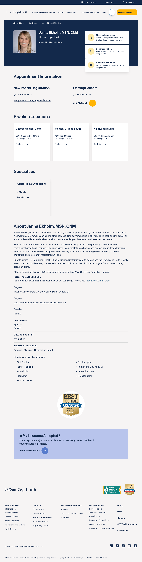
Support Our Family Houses (72, 513)
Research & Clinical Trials (99, 520)
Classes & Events (12, 517)
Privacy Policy (24, 558)
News (119, 512)
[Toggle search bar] (112, 12)
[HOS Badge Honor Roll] (129, 490)
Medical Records (11, 513)
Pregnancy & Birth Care (98, 280)
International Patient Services (16, 525)
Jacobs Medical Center (29, 129)
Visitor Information (12, 521)
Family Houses (10, 529)
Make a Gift (65, 517)
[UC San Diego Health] (24, 490)
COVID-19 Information (127, 524)
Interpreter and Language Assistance (32, 100)
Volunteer (64, 509)
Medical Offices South (68, 129)
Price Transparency (40, 521)
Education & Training (97, 524)
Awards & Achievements (42, 517)
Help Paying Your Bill (41, 525)
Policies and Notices (11, 558)
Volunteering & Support (72, 505)
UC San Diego (78, 558)
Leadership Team (39, 513)
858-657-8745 (84, 94)
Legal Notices (51, 558)
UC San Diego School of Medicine (96, 558)
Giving (120, 505)
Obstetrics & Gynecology (31, 184)
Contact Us (122, 531)
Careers (121, 518)
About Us (37, 505)
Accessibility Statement (37, 558)
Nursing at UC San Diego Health (101, 528)
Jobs (104, 12)
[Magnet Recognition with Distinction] (112, 490)
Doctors (61, 12)
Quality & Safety (39, 509)
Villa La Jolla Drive (104, 129)
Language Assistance (65, 558)
